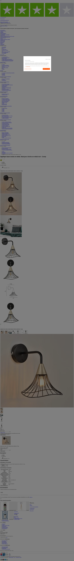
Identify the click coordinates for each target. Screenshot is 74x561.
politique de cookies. (28, 66)
